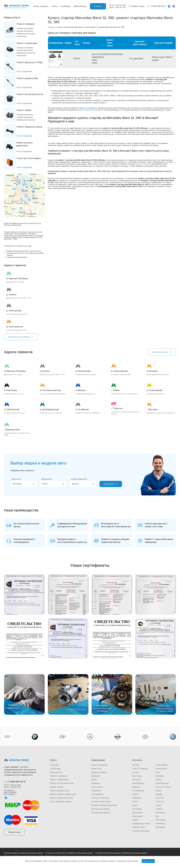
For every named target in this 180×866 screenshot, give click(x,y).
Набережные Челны (141, 823)
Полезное (95, 783)
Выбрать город (137, 6)
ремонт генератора (85, 110)
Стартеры (54, 765)
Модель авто (46, 479)
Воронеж (136, 779)
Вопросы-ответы (99, 772)
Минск (135, 820)
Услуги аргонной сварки (60, 801)
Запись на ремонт (41, 6)
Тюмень (159, 809)
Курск (135, 805)
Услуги (54, 6)
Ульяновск (160, 812)
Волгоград (137, 776)
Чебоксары (161, 820)
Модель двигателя (79, 479)
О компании (65, 6)
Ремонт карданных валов (61, 798)
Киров (135, 801)
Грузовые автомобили (25, 31)
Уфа (157, 816)
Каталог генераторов (101, 801)
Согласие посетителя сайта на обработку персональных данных (69, 853)
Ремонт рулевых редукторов (63, 794)
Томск (158, 805)
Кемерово (136, 798)
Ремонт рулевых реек (59, 790)
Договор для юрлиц (100, 809)
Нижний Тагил (138, 827)
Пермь (159, 779)
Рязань (159, 790)
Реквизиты (96, 790)
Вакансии (95, 776)
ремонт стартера (143, 164)
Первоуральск (162, 783)
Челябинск (160, 823)
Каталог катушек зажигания (104, 805)
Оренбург (160, 776)
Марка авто (16, 479)
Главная (51, 27)
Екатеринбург (138, 783)
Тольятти (160, 801)
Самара (159, 794)
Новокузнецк (161, 769)
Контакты (98, 6)
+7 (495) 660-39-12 (157, 6)
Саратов (159, 798)
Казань (135, 794)
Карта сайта (97, 787)
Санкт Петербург (140, 769)
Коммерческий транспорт (26, 34)
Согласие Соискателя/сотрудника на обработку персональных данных (121, 853)
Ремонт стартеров (26, 24)
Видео (94, 779)
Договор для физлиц (100, 812)
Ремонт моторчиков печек (62, 783)
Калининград (138, 790)
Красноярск (137, 812)
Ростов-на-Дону (163, 787)
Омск (158, 772)
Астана (135, 772)
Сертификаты (97, 794)
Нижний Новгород (140, 831)
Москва (135, 765)
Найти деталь (109, 484)
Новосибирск (162, 765)
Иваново (136, 787)
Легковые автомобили (25, 28)
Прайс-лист (96, 769)
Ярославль (160, 827)
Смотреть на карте (160, 352)
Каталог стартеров (100, 798)
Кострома (136, 809)
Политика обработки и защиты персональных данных (23, 853)
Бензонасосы (56, 772)
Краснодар (137, 816)
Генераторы (55, 769)
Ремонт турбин (24, 110)
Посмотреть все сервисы (19, 337)
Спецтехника (21, 36)
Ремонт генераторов (27, 43)
